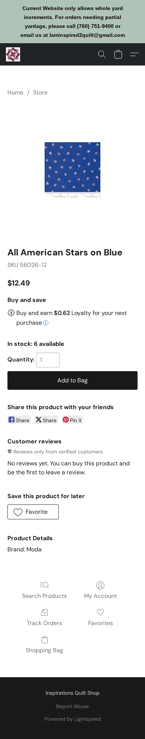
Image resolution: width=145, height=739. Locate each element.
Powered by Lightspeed (72, 719)
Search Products (44, 596)
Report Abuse (72, 706)
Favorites (100, 623)
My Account (100, 596)
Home (15, 92)
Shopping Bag (44, 650)
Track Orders (44, 623)
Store (40, 92)
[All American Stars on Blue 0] (72, 170)
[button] (13, 54)
